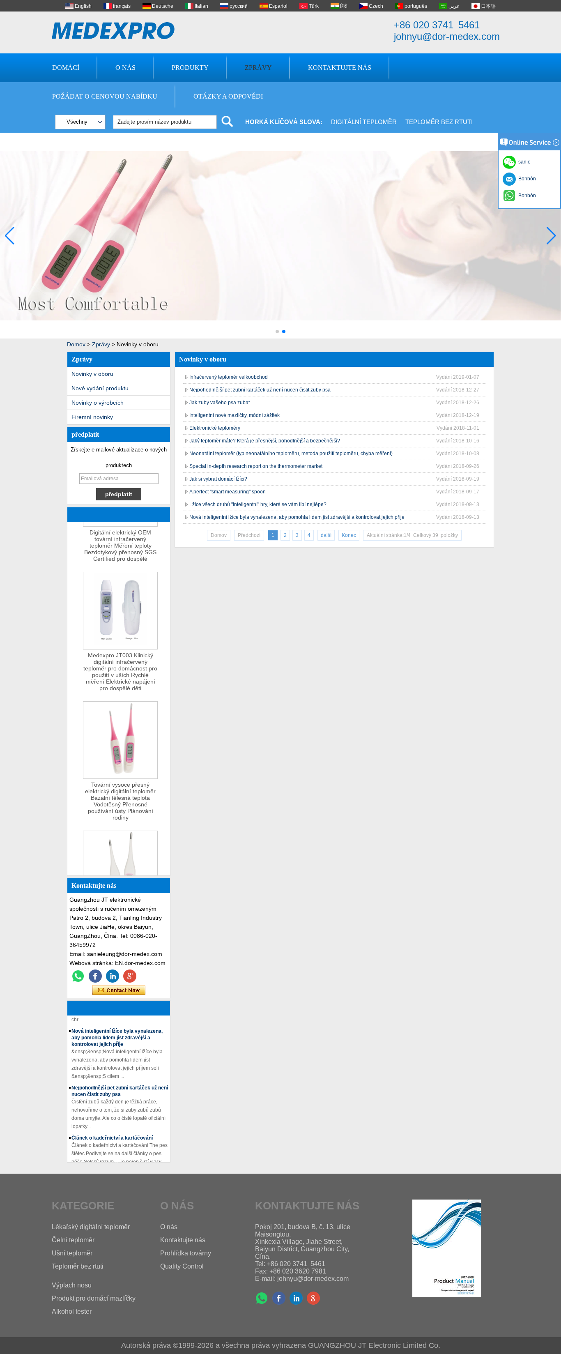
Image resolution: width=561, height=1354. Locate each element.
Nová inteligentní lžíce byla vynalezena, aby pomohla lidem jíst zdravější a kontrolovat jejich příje (117, 1031)
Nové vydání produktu (100, 388)
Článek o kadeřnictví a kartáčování (112, 1131)
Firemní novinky (92, 417)
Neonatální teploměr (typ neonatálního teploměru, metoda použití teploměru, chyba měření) (291, 453)
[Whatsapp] (78, 976)
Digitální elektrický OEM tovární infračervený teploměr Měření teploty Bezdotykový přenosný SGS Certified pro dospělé (120, 539)
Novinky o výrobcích (97, 402)
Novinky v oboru (92, 374)
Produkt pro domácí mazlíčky (94, 1298)
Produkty (190, 67)
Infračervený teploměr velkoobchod (228, 377)
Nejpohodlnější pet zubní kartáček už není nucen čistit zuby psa (260, 390)
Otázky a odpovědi (228, 96)
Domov (76, 344)
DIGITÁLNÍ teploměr (364, 121)
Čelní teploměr (73, 1240)
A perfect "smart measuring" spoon (227, 492)
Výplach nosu (72, 1285)
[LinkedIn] (112, 976)
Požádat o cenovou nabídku (104, 96)
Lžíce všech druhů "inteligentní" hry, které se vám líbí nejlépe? (257, 504)
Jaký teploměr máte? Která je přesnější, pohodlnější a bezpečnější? (264, 441)
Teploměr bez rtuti (439, 121)
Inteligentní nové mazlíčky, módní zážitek (234, 415)
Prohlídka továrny (185, 1253)
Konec (349, 535)
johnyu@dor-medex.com (447, 36)
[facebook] (95, 976)
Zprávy (258, 67)
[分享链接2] (129, 976)
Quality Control (182, 1266)
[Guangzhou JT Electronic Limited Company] (113, 30)
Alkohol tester (72, 1311)
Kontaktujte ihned (118, 990)
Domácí (65, 67)
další (326, 535)
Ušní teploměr (72, 1253)
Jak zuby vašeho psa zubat (219, 402)
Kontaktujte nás (339, 67)
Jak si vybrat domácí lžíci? (218, 479)
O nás (125, 67)
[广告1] (280, 337)
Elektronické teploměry (214, 428)
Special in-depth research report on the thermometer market (255, 466)
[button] (277, 331)
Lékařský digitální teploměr (91, 1226)
